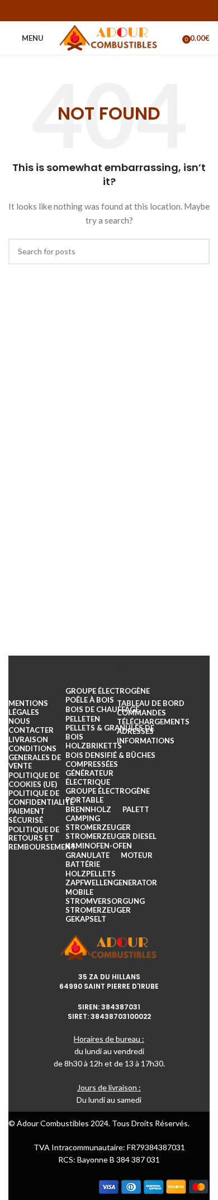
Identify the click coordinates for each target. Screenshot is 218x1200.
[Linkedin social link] (123, 10)
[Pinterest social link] (109, 10)
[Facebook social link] (80, 10)
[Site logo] (109, 37)
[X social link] (94, 10)
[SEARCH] (197, 251)
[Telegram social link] (138, 10)
